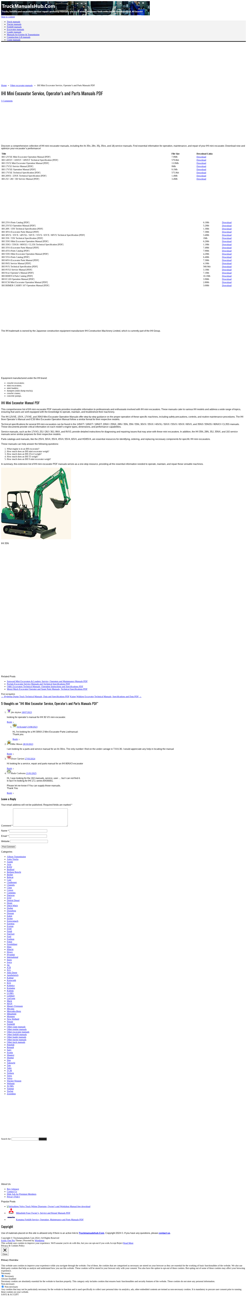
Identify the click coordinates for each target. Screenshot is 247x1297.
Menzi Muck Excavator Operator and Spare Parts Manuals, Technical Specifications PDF (47, 689)
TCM (9, 1070)
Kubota (10, 990)
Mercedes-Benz (14, 1011)
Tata (9, 1065)
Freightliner (12, 944)
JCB (9, 967)
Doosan (10, 913)
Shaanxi (10, 1055)
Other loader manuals (16, 1037)
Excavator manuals (15, 29)
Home (4, 85)
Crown (10, 890)
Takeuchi (11, 1063)
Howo (10, 952)
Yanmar (10, 1088)
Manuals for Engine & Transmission (23, 34)
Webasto (11, 1083)
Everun (10, 926)
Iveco (9, 962)
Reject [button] (120, 1243)
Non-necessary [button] (8, 1284)
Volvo (9, 1078)
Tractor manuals (14, 24)
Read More (128, 1243)
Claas (9, 887)
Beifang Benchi (14, 872)
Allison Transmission (16, 856)
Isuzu (9, 960)
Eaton (9, 916)
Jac (8, 965)
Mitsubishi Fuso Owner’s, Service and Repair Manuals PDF (43, 1213)
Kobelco (11, 985)
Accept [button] (113, 1243)
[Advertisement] (87, 64)
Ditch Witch (12, 905)
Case (9, 880)
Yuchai (10, 1091)
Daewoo (11, 895)
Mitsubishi (11, 1014)
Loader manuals (14, 32)
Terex (9, 1075)
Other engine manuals (17, 1029)
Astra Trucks (12, 859)
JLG (9, 970)
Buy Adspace (13, 1189)
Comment (6, 825)
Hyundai (11, 954)
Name (5, 830)
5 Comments (7, 101)
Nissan (10, 1021)
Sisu (9, 1060)
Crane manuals (13, 40)
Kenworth (11, 980)
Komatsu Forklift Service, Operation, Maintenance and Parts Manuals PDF (50, 1219)
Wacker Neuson (14, 1081)
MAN (9, 1003)
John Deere (12, 972)
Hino (9, 947)
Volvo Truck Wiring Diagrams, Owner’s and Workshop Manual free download (54, 1206)
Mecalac (10, 1008)
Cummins (11, 892)
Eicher (10, 918)
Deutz (9, 903)
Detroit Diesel (13, 900)
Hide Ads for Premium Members (21, 1194)
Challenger (12, 882)
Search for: (6, 1139)
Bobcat (10, 877)
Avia (9, 864)
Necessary (9, 1276)
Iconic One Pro (8, 1240)
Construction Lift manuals (18, 37)
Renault (10, 1047)
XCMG (10, 1086)
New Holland (13, 1019)
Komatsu (11, 988)
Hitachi (10, 949)
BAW (9, 867)
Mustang (11, 1016)
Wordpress (39, 1240)
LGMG (10, 993)
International (12, 957)
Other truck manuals (16, 1042)
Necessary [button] (5, 1273)
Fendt (9, 931)
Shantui (10, 1057)
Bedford (10, 869)
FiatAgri (10, 934)
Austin (10, 862)
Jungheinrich (12, 975)
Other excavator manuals (21, 85)
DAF (9, 898)
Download (201, 157)
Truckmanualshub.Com (91, 1233)
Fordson (10, 939)
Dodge (10, 908)
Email (4, 836)
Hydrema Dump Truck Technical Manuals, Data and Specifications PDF (35, 696)
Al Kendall (22, 727)
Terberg (10, 1073)
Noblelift (11, 1024)
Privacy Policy (13, 1196)
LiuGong (11, 998)
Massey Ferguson (15, 1006)
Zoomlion (11, 1094)
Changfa (11, 885)
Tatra (9, 1068)
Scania (10, 1052)
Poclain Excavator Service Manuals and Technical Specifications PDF (38, 684)
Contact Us (12, 1191)
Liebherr (11, 996)
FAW (9, 929)
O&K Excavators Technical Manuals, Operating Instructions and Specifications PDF (45, 686)
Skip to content (8, 17)
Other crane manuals (16, 1027)
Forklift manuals (14, 27)
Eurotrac (11, 923)
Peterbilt (10, 1045)
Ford (9, 936)
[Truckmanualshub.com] (75, 14)
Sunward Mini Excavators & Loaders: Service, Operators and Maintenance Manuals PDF (47, 681)
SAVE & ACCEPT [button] (10, 1294)
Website (5, 841)
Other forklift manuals (17, 1034)
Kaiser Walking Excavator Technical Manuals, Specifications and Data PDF (106, 696)
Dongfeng (11, 911)
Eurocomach (12, 921)
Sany (9, 1050)
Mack (9, 1001)
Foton (9, 941)
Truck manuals (13, 21)
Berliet (10, 874)
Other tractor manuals (16, 1039)
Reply (9, 722)
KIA (9, 983)
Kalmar (10, 978)
